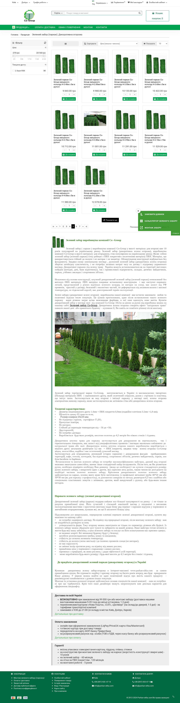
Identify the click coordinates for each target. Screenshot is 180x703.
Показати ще (111, 220)
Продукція (22, 27)
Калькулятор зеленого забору (161, 221)
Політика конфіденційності (25, 688)
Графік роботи (39, 2)
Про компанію (60, 691)
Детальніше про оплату (68, 637)
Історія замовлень (62, 683)
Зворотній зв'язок (21, 683)
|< (53, 226)
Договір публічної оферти (25, 686)
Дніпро (25, 2)
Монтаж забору (153, 228)
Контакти (101, 27)
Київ (14, 2)
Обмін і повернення (69, 27)
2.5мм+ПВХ (20, 71)
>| (86, 226)
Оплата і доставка (45, 27)
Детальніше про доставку (69, 614)
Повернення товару (62, 680)
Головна (14, 35)
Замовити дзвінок (154, 214)
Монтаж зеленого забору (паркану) (29, 678)
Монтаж (88, 27)
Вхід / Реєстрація (61, 686)
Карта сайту (59, 688)
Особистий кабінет (62, 678)
